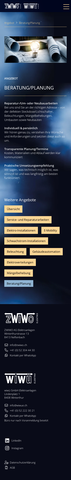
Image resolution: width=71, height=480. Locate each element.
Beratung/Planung (29, 22)
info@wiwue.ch (18, 405)
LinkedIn (16, 440)
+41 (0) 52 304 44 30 (22, 350)
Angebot (9, 22)
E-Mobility (50, 230)
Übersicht (13, 209)
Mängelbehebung (18, 273)
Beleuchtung (15, 252)
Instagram (17, 448)
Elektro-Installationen (21, 230)
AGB (12, 467)
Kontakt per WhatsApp (23, 355)
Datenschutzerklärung (23, 462)
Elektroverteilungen (20, 262)
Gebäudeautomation (46, 252)
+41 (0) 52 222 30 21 (22, 410)
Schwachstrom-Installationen (26, 241)
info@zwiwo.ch (18, 345)
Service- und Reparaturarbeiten (28, 220)
